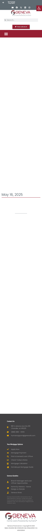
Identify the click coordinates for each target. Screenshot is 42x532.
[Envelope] (12, 7)
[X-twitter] (21, 7)
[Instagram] (29, 7)
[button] (6, 34)
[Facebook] (16, 7)
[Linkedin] (25, 7)
